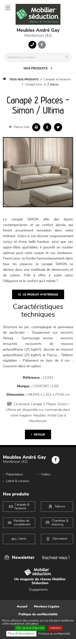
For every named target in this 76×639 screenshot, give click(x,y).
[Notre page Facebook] (42, 45)
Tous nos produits (24, 79)
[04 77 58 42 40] (32, 45)
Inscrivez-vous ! (55, 557)
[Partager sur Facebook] (47, 127)
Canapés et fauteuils (57, 79)
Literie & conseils (17, 481)
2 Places (53, 84)
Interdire (55, 627)
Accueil (22, 606)
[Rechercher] (68, 57)
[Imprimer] (36, 127)
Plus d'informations (21, 633)
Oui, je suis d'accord (30, 627)
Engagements (38, 589)
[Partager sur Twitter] (58, 127)
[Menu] (8, 7)
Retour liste (21, 127)
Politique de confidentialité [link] (54, 633)
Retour (39, 434)
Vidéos (45, 474)
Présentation (14, 474)
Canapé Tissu (33, 84)
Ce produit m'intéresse (40, 294)
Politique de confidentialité (38, 614)
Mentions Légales (46, 606)
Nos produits (36, 68)
